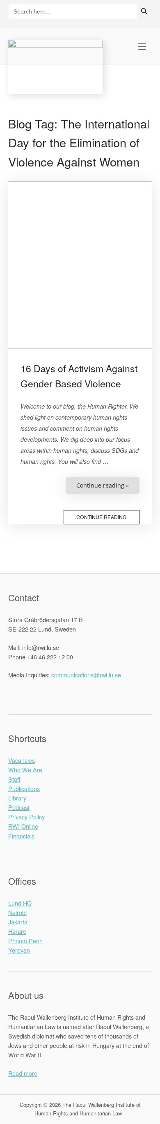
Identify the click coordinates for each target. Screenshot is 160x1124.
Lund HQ (20, 903)
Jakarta (17, 921)
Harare (17, 931)
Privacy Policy (26, 816)
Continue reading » (107, 487)
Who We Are (25, 769)
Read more (22, 1073)
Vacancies (21, 760)
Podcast (19, 807)
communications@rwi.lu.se (86, 674)
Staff (14, 779)
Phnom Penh (25, 940)
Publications (24, 788)
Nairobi (17, 912)
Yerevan (19, 950)
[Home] (55, 65)
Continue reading (101, 516)
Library (17, 798)
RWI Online (23, 826)
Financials (21, 836)
